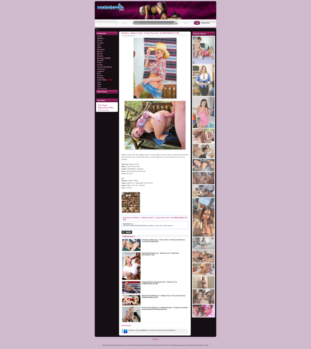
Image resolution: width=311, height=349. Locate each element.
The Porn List (103, 110)
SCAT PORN (105, 80)
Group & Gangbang (104, 67)
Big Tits (100, 52)
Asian (99, 47)
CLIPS (99, 36)
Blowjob (100, 56)
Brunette (100, 60)
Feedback (155, 339)
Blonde (100, 54)
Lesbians (100, 71)
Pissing (100, 76)
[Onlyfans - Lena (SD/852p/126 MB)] (203, 236)
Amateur (100, 43)
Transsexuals (102, 89)
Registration (205, 23)
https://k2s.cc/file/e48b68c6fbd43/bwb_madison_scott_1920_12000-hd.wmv (148, 225)
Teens (99, 84)
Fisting (99, 65)
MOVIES (100, 38)
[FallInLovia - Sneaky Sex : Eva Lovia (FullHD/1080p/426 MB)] (203, 288)
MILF (99, 73)
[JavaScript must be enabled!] (127, 232)
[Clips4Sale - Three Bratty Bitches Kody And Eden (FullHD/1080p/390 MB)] (203, 197)
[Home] (155, 19)
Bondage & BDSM (104, 58)
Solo (99, 82)
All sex (99, 41)
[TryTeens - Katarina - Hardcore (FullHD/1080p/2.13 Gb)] (203, 127)
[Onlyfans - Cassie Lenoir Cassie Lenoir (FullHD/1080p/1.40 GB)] (203, 171)
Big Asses (101, 49)
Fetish (99, 62)
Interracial (101, 69)
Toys (99, 86)
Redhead (100, 78)
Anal (99, 45)
